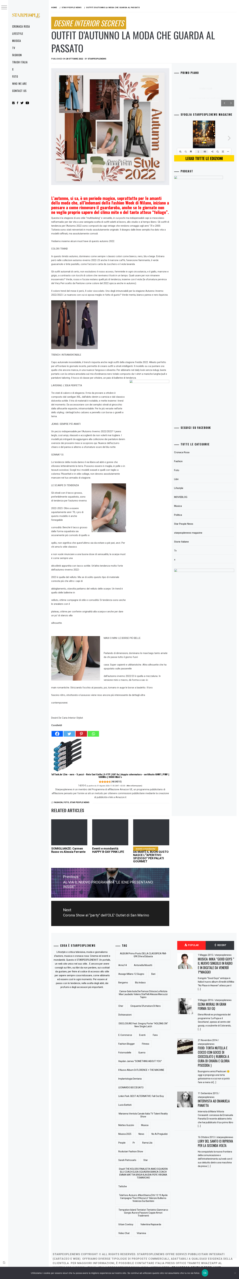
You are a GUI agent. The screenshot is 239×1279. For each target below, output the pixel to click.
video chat (124, 1233)
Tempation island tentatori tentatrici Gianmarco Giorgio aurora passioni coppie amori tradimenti (143, 1213)
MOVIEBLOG (180, 497)
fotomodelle (124, 1052)
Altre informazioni (134, 786)
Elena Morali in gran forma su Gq (212, 1006)
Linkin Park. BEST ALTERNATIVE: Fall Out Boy (141, 1096)
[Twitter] (69, 732)
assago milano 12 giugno (131, 974)
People (122, 1142)
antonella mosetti (143, 965)
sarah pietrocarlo (127, 1160)
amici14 (122, 965)
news (141, 1134)
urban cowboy (125, 1224)
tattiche (122, 1186)
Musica (16, 41)
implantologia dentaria (130, 1078)
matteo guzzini (126, 1125)
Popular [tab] (193, 945)
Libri (176, 479)
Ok (205, 1272)
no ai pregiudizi (160, 1134)
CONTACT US (19, 91)
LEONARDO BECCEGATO (131, 1087)
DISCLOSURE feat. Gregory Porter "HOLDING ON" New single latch (143, 1025)
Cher (120, 1006)
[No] (235, 1273)
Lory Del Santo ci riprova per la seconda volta (215, 1143)
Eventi (142, 1035)
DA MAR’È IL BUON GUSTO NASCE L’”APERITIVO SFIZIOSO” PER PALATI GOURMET (151, 855)
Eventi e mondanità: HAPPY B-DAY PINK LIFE (108, 850)
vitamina (141, 1233)
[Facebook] (57, 732)
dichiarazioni (125, 1014)
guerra (141, 1052)
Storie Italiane (181, 541)
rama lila (147, 1142)
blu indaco (140, 982)
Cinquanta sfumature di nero (145, 1006)
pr (134, 1142)
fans (155, 1035)
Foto (15, 76)
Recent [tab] (221, 945)
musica (144, 1125)
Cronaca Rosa (21, 26)
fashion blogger (126, 1043)
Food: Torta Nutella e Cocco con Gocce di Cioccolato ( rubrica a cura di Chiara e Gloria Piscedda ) (214, 1056)
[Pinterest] (81, 732)
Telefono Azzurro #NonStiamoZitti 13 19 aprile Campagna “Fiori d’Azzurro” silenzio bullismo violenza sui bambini (143, 1198)
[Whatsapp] (93, 732)
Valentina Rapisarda (150, 1224)
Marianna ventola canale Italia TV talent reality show (143, 1115)
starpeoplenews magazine (188, 532)
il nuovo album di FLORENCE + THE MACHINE (141, 1070)
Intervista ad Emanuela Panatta (214, 1103)
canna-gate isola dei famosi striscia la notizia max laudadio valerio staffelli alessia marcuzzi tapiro (143, 994)
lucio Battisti (125, 1105)
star (145, 1160)
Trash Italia (20, 62)
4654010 (116, 781)
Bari (153, 974)
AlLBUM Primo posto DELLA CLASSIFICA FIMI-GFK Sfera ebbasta (143, 955)
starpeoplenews (97, 59)
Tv (13, 48)
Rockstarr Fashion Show (130, 1151)
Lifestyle (17, 34)
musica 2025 (124, 1134)
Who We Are (19, 84)
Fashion (17, 55)
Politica (178, 514)
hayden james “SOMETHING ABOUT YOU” (140, 1061)
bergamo (123, 982)
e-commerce (125, 1035)
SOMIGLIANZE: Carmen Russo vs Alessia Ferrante (68, 850)
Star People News (79, 802)
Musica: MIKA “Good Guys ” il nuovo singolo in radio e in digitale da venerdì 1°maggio (216, 965)
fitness (145, 1043)
